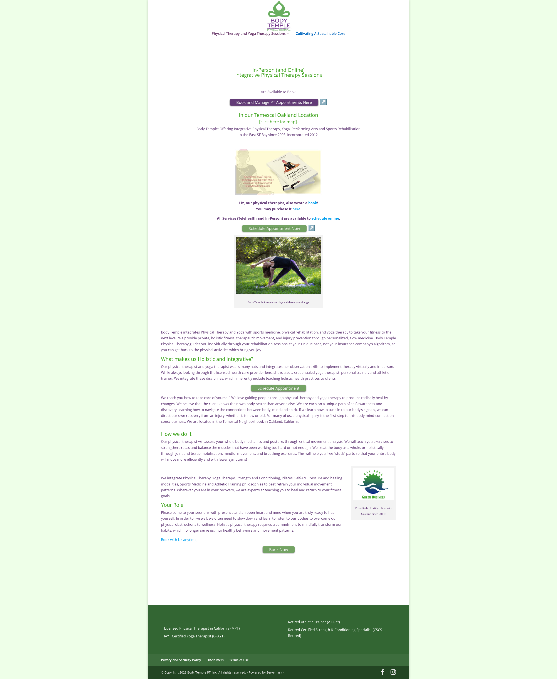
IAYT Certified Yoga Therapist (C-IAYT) (194, 636)
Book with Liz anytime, (179, 539)
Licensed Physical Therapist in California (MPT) (202, 628)
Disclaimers (215, 660)
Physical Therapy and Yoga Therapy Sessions (249, 34)
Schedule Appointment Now (274, 228)
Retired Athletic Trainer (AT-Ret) (314, 622)
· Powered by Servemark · (265, 672)
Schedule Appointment (278, 388)
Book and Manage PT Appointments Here (274, 102)
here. (296, 209)
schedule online (325, 218)
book (312, 202)
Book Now (278, 549)
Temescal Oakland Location (285, 114)
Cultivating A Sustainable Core (320, 34)
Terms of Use (239, 660)
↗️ (323, 102)
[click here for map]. (278, 122)
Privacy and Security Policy (181, 660)
